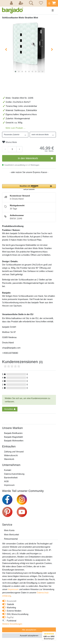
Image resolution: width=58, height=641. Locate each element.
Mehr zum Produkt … (15, 128)
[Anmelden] (12, 3)
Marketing (11, 607)
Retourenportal (11, 539)
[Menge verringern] (5, 149)
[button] (29, 187)
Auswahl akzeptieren (29, 635)
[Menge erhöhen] (19, 149)
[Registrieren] (21, 3)
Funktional (11, 620)
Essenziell (11, 601)
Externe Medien (14, 611)
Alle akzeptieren (29, 630)
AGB (6, 481)
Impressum (9, 485)
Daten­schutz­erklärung (14, 474)
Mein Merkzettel (11, 534)
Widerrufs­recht (11, 455)
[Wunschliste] (40, 3)
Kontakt (7, 470)
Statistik (10, 604)
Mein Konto (9, 530)
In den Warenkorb (28, 158)
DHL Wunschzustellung (17, 614)
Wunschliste (11, 142)
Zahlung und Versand (14, 451)
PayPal (10, 617)
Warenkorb (9, 459)
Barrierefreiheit (10, 477)
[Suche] (30, 3)
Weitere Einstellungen (12, 624)
